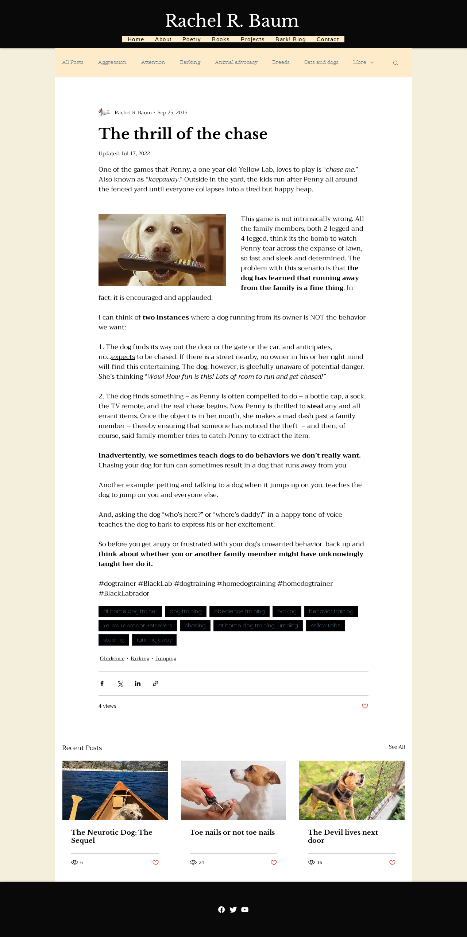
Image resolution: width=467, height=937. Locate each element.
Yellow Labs (325, 625)
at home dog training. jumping (258, 625)
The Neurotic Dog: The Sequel (112, 837)
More (359, 62)
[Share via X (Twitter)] (119, 683)
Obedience (112, 658)
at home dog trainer (130, 611)
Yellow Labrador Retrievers (137, 625)
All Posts (73, 62)
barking (287, 611)
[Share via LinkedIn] (137, 683)
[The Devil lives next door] (352, 790)
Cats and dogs (321, 62)
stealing (113, 639)
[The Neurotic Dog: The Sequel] (115, 790)
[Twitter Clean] (233, 909)
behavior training (331, 611)
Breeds (281, 62)
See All (397, 747)
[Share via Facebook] (102, 683)
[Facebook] (221, 909)
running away (154, 639)
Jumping (165, 658)
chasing (195, 625)
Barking (190, 62)
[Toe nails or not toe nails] (233, 790)
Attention (153, 62)
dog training (186, 611)
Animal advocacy (236, 62)
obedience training (239, 611)
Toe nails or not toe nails (232, 833)
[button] (395, 62)
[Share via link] (155, 683)
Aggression (112, 62)
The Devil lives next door (343, 837)
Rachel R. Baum (232, 21)
